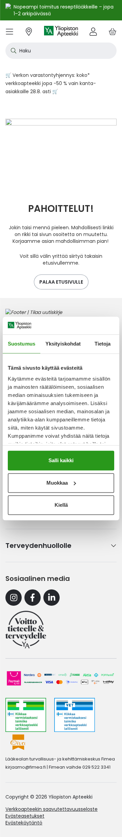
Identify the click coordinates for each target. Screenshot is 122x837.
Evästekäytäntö (23, 822)
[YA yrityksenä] (25, 629)
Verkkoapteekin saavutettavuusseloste (51, 809)
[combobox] (61, 51)
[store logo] (61, 31)
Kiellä (61, 505)
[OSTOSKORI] (112, 31)
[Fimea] (25, 715)
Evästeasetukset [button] (24, 816)
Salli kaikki (61, 460)
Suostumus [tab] (21, 344)
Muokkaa (57, 483)
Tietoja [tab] (103, 344)
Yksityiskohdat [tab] (63, 344)
